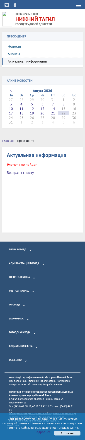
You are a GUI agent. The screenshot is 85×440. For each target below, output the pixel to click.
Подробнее (42, 432)
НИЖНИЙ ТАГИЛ (35, 19)
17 (11, 113)
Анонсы (14, 53)
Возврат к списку (20, 172)
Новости (14, 46)
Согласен (67, 433)
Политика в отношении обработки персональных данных (41, 391)
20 (42, 113)
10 (11, 108)
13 (42, 108)
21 (53, 113)
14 (53, 108)
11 (21, 108)
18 (21, 113)
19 (32, 113)
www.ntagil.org (17, 377)
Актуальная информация (27, 61)
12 (32, 108)
